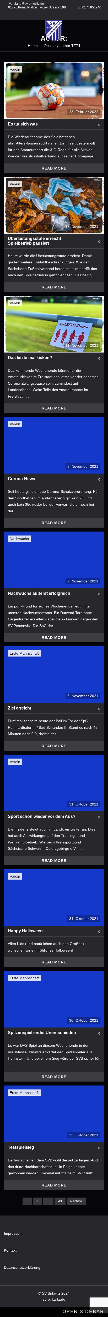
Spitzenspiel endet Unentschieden (42, 1032)
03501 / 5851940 (89, 7)
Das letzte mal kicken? (30, 357)
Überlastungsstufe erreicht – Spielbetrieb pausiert (36, 240)
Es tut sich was (23, 124)
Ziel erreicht (19, 708)
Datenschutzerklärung (22, 1267)
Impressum (13, 1233)
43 (60, 1201)
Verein (15, 69)
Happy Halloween (25, 931)
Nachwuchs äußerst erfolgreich (39, 593)
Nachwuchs (19, 539)
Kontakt (10, 1250)
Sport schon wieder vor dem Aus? (41, 816)
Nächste (76, 1201)
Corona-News (21, 478)
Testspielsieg (21, 1147)
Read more (54, 168)
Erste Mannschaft (24, 653)
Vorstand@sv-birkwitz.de (26, 4)
